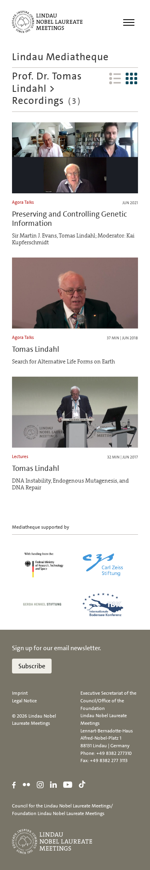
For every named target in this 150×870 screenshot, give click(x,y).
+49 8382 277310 (114, 753)
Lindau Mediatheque (60, 56)
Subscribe (31, 666)
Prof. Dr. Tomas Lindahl (47, 82)
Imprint (20, 693)
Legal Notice (24, 701)
